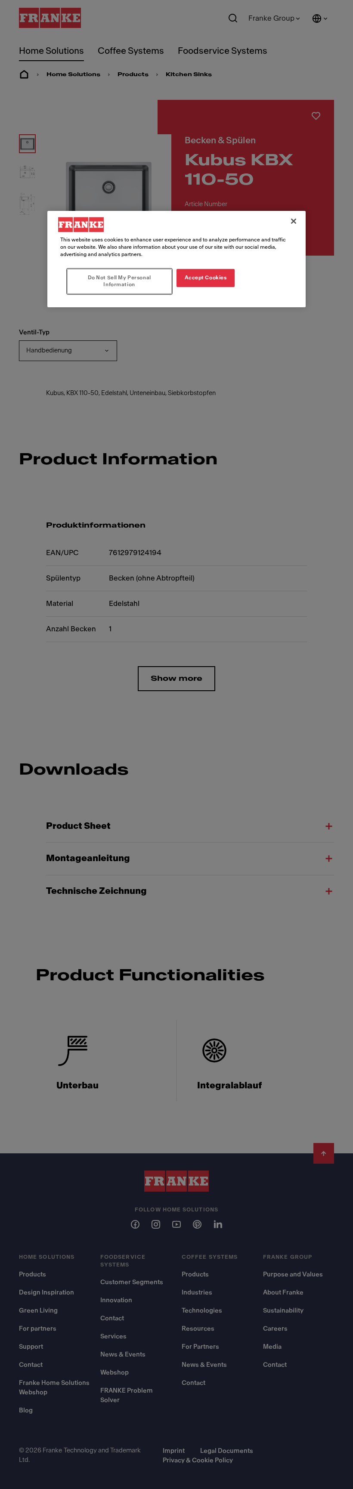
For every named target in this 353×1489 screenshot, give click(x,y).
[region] (176, 259)
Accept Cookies (206, 277)
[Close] (293, 221)
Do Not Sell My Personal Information (119, 281)
